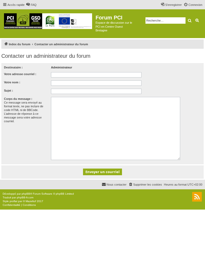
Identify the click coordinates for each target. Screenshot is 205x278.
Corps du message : (18, 98)
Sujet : (8, 90)
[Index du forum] (48, 20)
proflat (13, 201)
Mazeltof (31, 201)
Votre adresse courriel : (20, 74)
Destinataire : (13, 67)
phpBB (26, 193)
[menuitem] (31, 5)
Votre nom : (12, 82)
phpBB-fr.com (25, 197)
